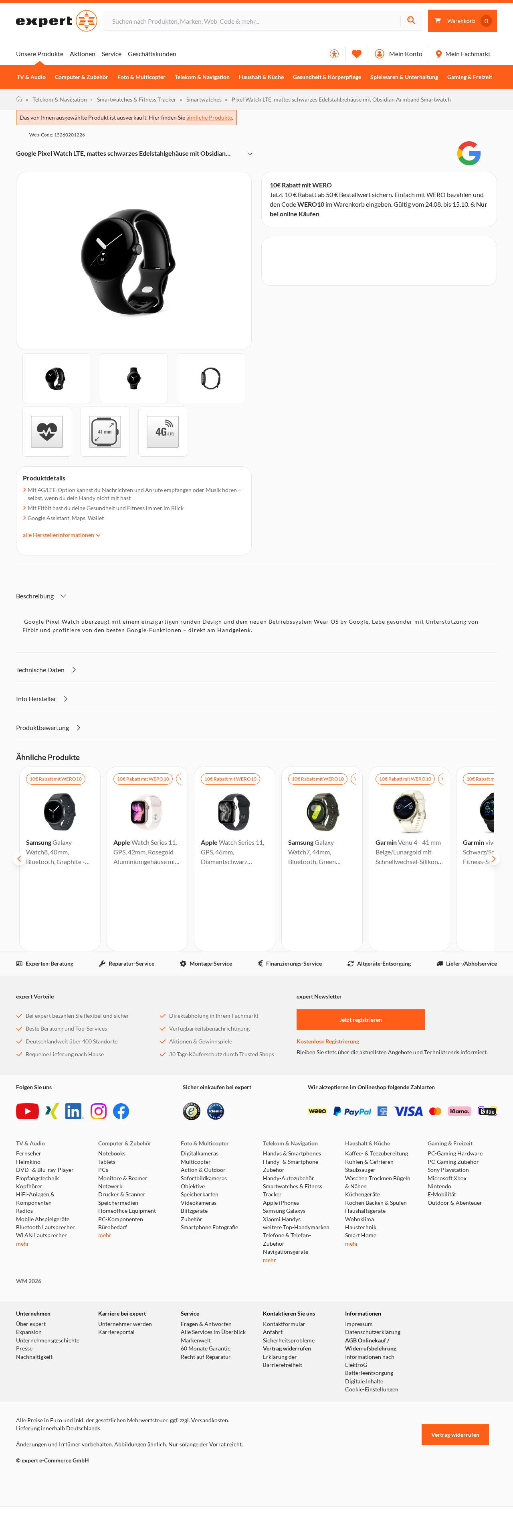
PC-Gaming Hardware (455, 1153)
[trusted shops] (191, 1111)
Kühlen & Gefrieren (369, 1162)
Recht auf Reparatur (206, 1357)
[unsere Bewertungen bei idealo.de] (215, 1111)
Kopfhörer (29, 1186)
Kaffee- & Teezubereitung (376, 1153)
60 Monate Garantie (205, 1348)
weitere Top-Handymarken (296, 1227)
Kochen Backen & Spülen (376, 1203)
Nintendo (439, 1186)
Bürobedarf (112, 1227)
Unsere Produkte (39, 53)
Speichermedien (118, 1203)
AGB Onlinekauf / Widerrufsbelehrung (370, 1344)
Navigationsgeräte (285, 1252)
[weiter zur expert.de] (48, 1477)
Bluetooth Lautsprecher (45, 1227)
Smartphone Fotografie (209, 1227)
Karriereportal (116, 1332)
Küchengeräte (362, 1194)
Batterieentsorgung (369, 1373)
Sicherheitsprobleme (289, 1340)
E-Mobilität (442, 1194)
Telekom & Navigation (202, 77)
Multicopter (196, 1162)
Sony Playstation (448, 1170)
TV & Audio (31, 77)
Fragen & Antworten (206, 1324)
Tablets (106, 1162)
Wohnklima (359, 1219)
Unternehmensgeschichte (47, 1340)
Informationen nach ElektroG (369, 1361)
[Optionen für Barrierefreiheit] (334, 53)
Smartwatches (201, 99)
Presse (24, 1348)
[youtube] (27, 1111)
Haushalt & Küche (261, 77)
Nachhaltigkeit (34, 1357)
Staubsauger (360, 1170)
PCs (103, 1170)
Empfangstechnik (37, 1178)
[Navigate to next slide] (493, 858)
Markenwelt (196, 1340)
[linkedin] (74, 1111)
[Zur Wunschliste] (357, 54)
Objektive (193, 1186)
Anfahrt (273, 1332)
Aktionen (82, 53)
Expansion (29, 1332)
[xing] (52, 1111)
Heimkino (28, 1162)
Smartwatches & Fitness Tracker (133, 99)
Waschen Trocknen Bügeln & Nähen (377, 1182)
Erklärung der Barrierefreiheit (282, 1361)
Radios (24, 1211)
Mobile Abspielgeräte (42, 1219)
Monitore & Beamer (122, 1178)
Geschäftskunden (152, 53)
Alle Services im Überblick (213, 1332)
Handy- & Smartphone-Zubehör (291, 1166)
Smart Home (360, 1235)
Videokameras (198, 1203)
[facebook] (121, 1111)
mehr (22, 1243)
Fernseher (28, 1153)
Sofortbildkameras (204, 1178)
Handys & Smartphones (292, 1153)
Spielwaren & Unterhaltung (404, 77)
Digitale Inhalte (364, 1381)
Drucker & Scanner (121, 1194)
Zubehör (191, 1219)
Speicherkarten (199, 1194)
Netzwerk (110, 1186)
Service (111, 53)
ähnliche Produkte (209, 117)
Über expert (31, 1324)
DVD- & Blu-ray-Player (45, 1170)
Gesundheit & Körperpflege (327, 77)
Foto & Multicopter (141, 77)
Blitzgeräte (194, 1211)
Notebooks (111, 1153)
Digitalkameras (199, 1153)
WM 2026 (28, 1281)
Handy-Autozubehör (288, 1178)
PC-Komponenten (120, 1219)
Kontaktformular (284, 1324)
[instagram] (99, 1111)
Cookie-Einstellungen (371, 1389)
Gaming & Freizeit (469, 77)
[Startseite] (19, 99)
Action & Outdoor (203, 1170)
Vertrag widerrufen (287, 1348)
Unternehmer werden (125, 1324)
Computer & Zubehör (81, 77)
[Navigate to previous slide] (19, 858)
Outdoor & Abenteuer (455, 1203)
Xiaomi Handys (282, 1219)
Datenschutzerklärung (372, 1332)
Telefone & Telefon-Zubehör (287, 1239)
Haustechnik (360, 1227)
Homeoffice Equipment (127, 1211)
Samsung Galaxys (284, 1211)
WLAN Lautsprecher (41, 1235)
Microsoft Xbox (447, 1178)
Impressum (359, 1324)
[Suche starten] (411, 21)
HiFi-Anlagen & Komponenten (35, 1198)
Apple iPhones (281, 1203)
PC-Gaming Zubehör (453, 1162)
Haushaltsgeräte (365, 1211)
